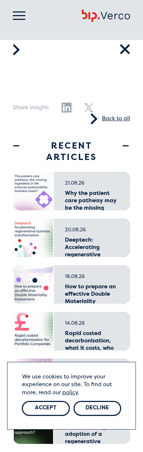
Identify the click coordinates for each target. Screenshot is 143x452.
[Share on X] (88, 107)
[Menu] (19, 16)
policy (70, 393)
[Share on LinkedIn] (67, 107)
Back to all (116, 119)
